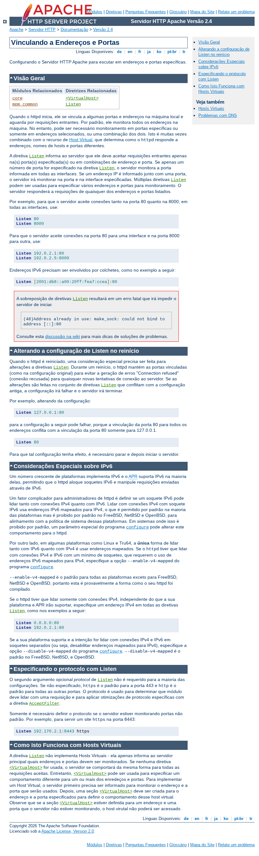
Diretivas (114, 11)
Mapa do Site (202, 11)
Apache (16, 29)
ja (149, 51)
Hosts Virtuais (211, 108)
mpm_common (25, 104)
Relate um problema (236, 11)
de (119, 51)
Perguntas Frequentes (145, 11)
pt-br (172, 51)
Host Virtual (80, 139)
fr (139, 51)
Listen (73, 104)
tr (184, 51)
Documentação (74, 29)
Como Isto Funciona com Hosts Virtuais (221, 89)
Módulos (94, 844)
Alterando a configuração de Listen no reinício (224, 52)
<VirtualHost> (82, 98)
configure (137, 527)
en (130, 51)
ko (159, 51)
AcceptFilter (44, 703)
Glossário (178, 11)
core (17, 98)
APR (133, 476)
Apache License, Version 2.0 (67, 831)
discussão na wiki (62, 336)
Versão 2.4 (103, 29)
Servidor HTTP (42, 29)
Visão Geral (209, 42)
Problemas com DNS (217, 115)
